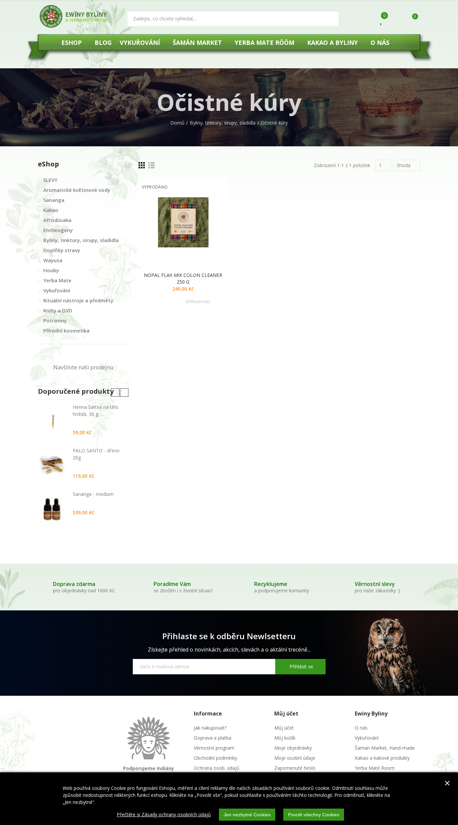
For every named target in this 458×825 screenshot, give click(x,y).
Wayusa (52, 260)
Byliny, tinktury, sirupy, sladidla (81, 240)
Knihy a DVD (57, 310)
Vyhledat (328, 18)
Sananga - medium (93, 494)
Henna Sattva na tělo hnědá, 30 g (95, 410)
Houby (51, 270)
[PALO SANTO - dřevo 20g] (53, 465)
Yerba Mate (57, 280)
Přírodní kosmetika (66, 330)
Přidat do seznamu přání (211, 203)
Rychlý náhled (211, 216)
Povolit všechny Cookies (313, 814)
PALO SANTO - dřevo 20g (96, 454)
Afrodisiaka (57, 220)
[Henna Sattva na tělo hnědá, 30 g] (53, 421)
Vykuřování (56, 290)
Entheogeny (58, 230)
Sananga (53, 200)
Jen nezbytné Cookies (247, 814)
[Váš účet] (395, 19)
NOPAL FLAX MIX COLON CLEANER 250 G (183, 278)
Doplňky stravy (61, 250)
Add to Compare (211, 189)
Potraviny (55, 320)
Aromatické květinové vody (76, 189)
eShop (48, 164)
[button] (115, 392)
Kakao (50, 210)
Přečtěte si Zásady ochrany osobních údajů (164, 814)
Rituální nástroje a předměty (78, 300)
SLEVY (50, 179)
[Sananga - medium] (53, 509)
